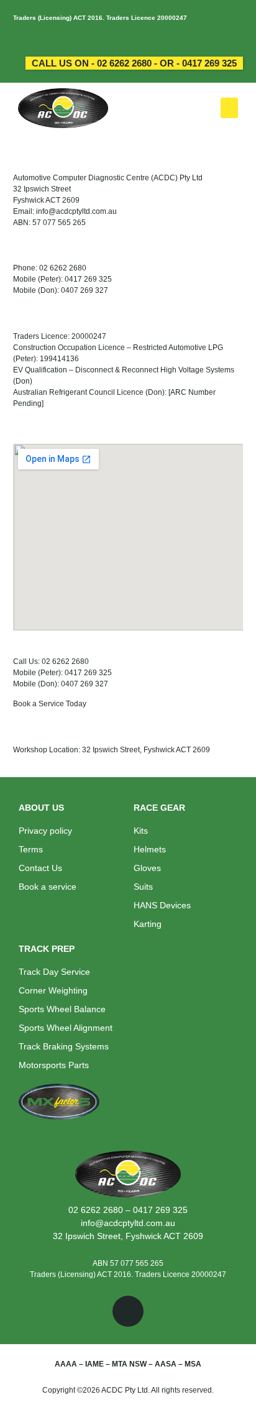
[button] (229, 108)
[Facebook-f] (128, 1311)
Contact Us (40, 868)
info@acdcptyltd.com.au (128, 1223)
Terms (31, 849)
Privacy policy (45, 831)
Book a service (47, 887)
